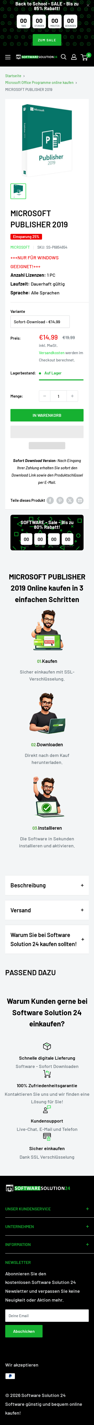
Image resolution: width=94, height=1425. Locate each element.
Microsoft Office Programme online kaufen (39, 82)
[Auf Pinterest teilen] (60, 500)
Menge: (16, 396)
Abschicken (24, 1331)
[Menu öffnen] (7, 57)
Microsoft (20, 247)
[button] (47, 432)
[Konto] (74, 57)
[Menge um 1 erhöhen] (72, 396)
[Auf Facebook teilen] (50, 500)
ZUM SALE (47, 40)
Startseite (13, 76)
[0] (84, 57)
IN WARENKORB (47, 415)
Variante (17, 311)
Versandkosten (51, 352)
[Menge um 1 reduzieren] (44, 396)
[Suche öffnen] (64, 57)
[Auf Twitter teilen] (70, 500)
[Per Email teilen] (80, 500)
